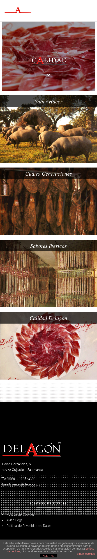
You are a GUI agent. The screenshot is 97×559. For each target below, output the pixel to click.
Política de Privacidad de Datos (29, 526)
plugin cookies (86, 553)
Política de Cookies (21, 514)
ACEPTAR (48, 556)
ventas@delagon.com (28, 484)
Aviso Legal (15, 520)
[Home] (18, 14)
